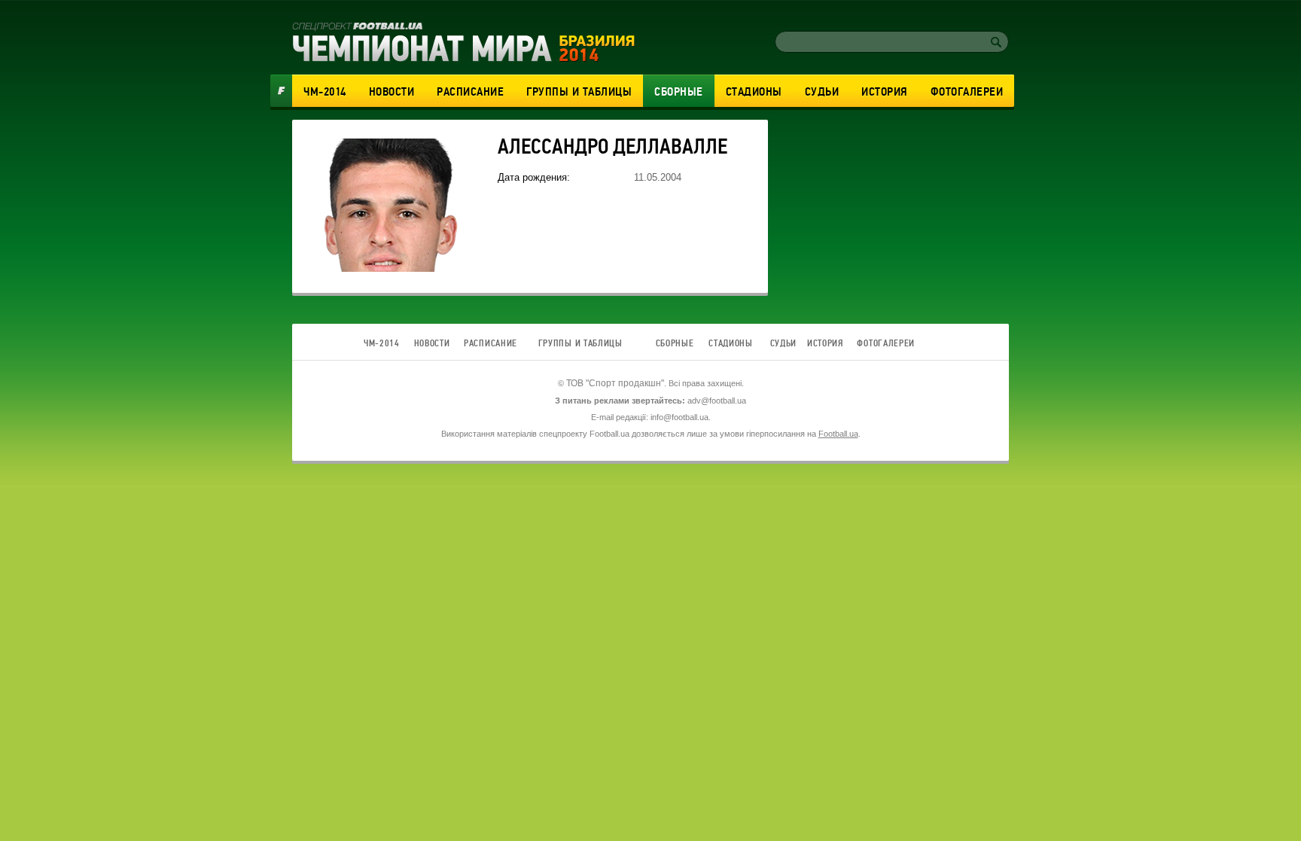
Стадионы (754, 91)
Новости (392, 91)
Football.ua (838, 433)
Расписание (470, 91)
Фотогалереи (967, 91)
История (884, 91)
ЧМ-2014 (324, 91)
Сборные (678, 91)
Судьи (822, 91)
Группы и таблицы (579, 91)
